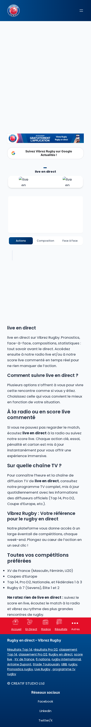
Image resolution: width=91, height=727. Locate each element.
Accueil (16, 629)
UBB (64, 664)
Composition (45, 240)
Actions (21, 240)
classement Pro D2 (33, 654)
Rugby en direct (61, 654)
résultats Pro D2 (46, 649)
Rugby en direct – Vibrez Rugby (34, 640)
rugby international (66, 659)
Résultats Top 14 (19, 649)
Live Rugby (42, 669)
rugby (72, 664)
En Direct (31, 629)
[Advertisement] (45, 70)
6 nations (43, 659)
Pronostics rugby (20, 669)
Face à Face (70, 240)
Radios (46, 629)
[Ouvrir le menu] (81, 10)
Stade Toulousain (46, 664)
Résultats (61, 629)
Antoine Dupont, (19, 664)
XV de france (24, 659)
